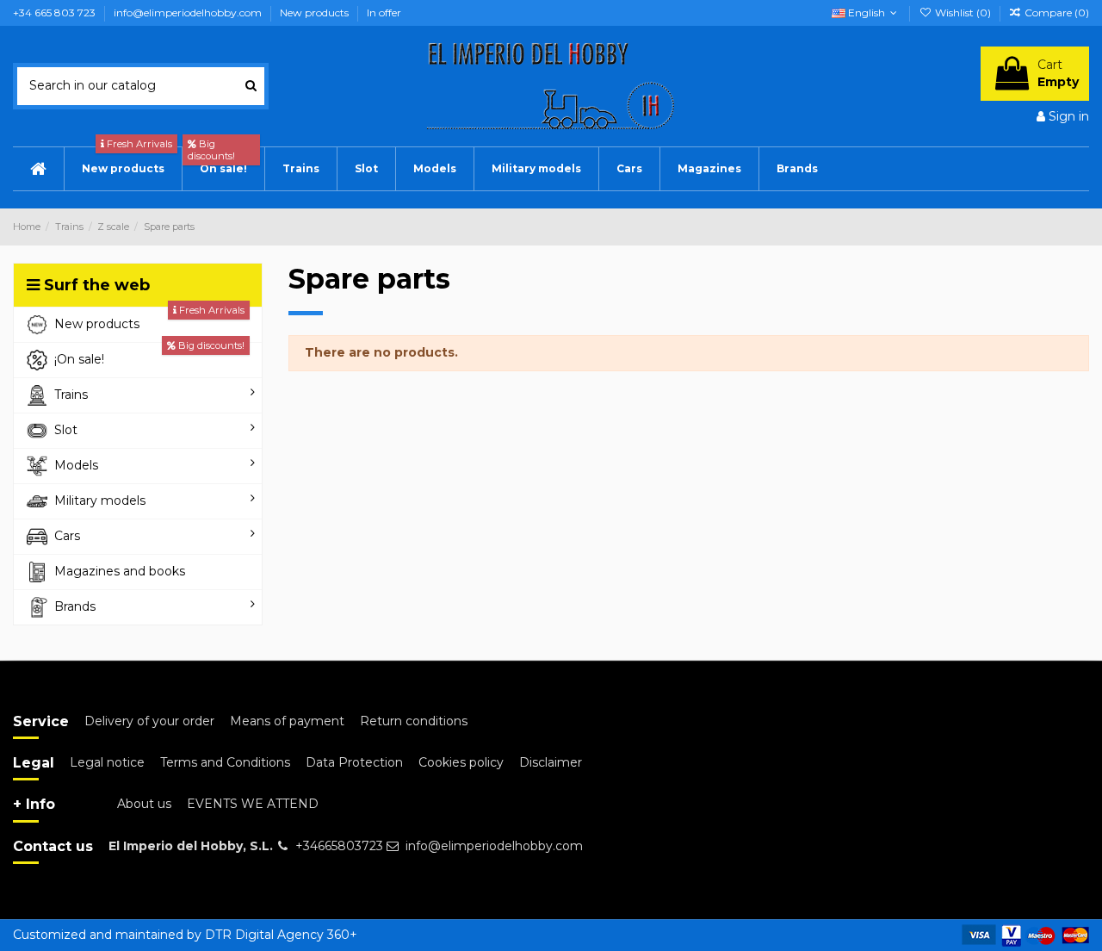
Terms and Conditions (225, 762)
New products (315, 12)
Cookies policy (461, 762)
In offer (384, 12)
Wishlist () (962, 12)
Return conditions (413, 721)
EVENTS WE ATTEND (253, 803)
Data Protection (354, 762)
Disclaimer (550, 762)
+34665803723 (339, 846)
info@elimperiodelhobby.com (189, 12)
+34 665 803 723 (55, 12)
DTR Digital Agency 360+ (281, 934)
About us (144, 803)
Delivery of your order (149, 721)
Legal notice (107, 762)
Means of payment (287, 721)
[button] (628, 168)
